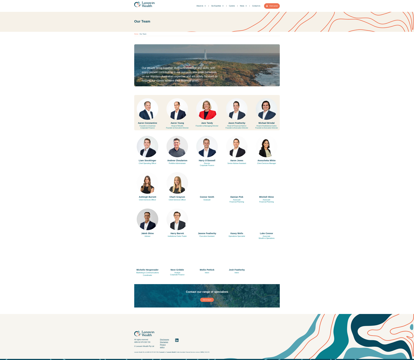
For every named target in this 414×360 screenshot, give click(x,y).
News (242, 6)
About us (199, 6)
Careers (232, 6)
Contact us (256, 6)
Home (136, 34)
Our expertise (216, 6)
